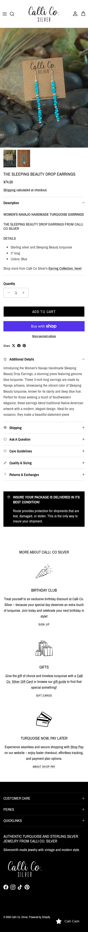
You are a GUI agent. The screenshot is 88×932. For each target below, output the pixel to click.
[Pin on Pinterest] (24, 345)
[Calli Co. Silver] (44, 13)
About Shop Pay (44, 766)
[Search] (14, 14)
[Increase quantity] (24, 293)
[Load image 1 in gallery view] (44, 88)
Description (11, 202)
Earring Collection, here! (65, 268)
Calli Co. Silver (20, 917)
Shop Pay (77, 746)
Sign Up (43, 624)
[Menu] (4, 14)
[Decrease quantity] (7, 293)
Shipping (9, 189)
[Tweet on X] (13, 345)
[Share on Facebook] (19, 345)
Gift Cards (44, 695)
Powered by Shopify (39, 917)
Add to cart (44, 311)
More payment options (44, 336)
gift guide (59, 681)
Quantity (9, 283)
